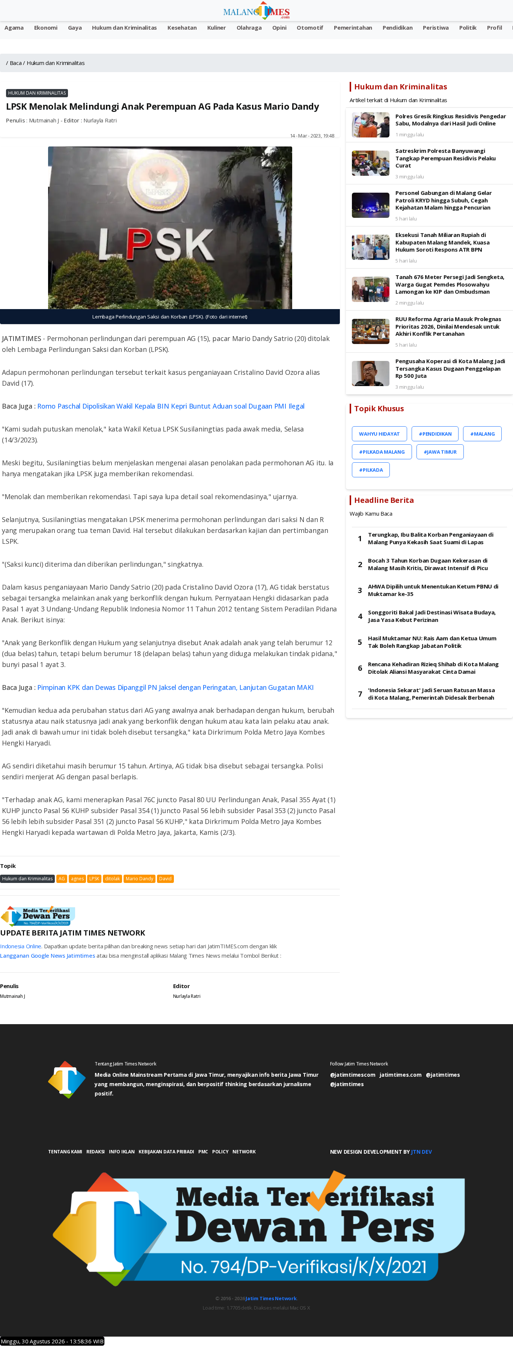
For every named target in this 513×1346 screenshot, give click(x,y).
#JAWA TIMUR (440, 451)
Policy (220, 1151)
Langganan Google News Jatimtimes (47, 955)
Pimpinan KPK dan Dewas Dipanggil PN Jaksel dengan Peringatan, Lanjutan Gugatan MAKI (175, 687)
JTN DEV (421, 1151)
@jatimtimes (443, 1074)
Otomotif (310, 27)
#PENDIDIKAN (435, 433)
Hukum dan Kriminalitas (124, 27)
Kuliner (216, 27)
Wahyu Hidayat (379, 433)
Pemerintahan (353, 27)
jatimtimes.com (401, 1074)
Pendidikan (398, 27)
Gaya (75, 27)
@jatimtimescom (353, 1074)
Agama (14, 27)
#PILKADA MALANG (381, 451)
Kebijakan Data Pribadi (166, 1151)
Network (243, 1151)
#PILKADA (371, 469)
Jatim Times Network (271, 1298)
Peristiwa (436, 27)
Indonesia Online (20, 946)
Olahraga (249, 27)
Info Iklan (122, 1151)
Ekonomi (45, 27)
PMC (203, 1151)
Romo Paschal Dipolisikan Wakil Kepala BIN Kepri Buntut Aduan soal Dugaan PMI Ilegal (171, 405)
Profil (494, 27)
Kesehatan (182, 27)
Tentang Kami (65, 1151)
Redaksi (95, 1151)
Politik (468, 27)
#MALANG (482, 433)
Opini (279, 27)
